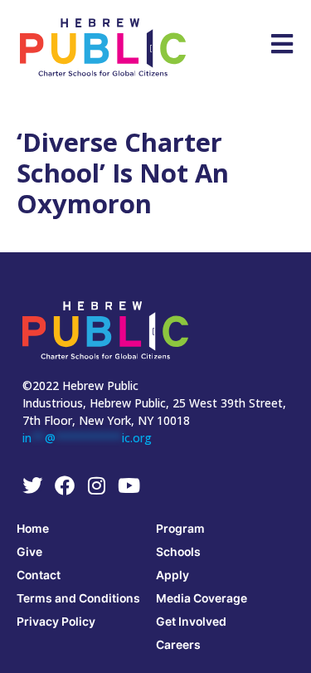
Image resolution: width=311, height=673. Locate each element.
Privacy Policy (56, 621)
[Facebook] (65, 485)
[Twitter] (32, 485)
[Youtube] (129, 485)
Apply (172, 575)
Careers (178, 644)
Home (33, 528)
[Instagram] (97, 485)
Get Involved (191, 621)
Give (29, 551)
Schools (178, 551)
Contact (39, 575)
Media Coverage (201, 598)
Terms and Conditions (78, 598)
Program (180, 528)
